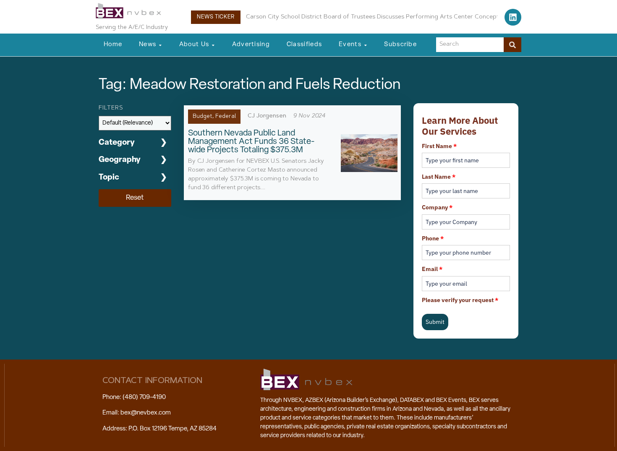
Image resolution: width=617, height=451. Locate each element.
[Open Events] (365, 45)
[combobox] (470, 44)
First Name (439, 146)
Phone (433, 238)
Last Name (438, 176)
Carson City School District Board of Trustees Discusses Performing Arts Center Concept (372, 17)
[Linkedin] (513, 17)
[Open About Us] (213, 45)
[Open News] (160, 45)
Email (432, 269)
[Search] (512, 44)
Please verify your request (460, 300)
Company (437, 207)
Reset (135, 197)
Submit (435, 322)
